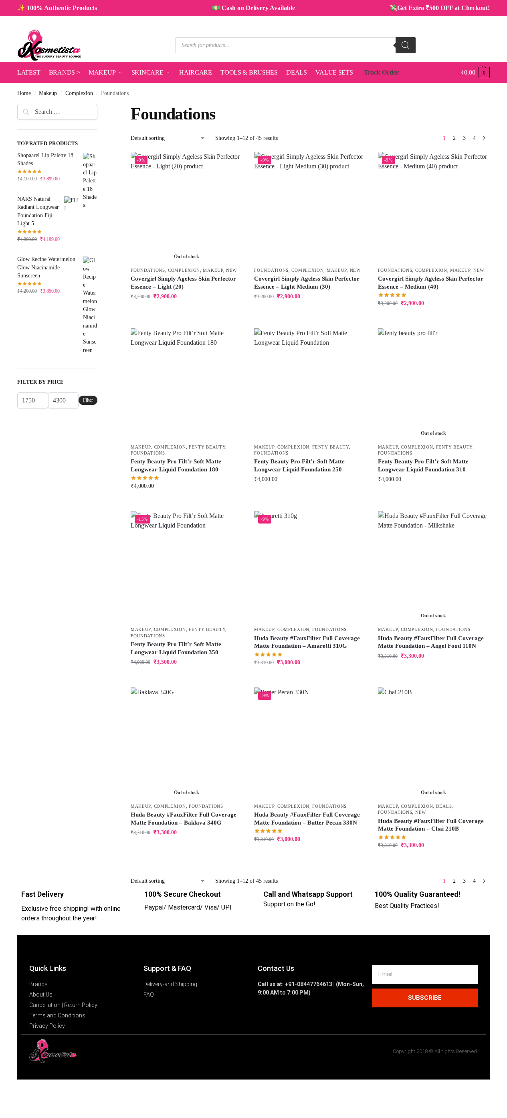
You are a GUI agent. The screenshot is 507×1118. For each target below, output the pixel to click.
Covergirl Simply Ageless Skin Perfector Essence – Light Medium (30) (307, 282)
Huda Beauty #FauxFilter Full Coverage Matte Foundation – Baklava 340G (183, 818)
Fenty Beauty (207, 447)
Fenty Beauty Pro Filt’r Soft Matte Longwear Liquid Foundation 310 (423, 465)
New (231, 270)
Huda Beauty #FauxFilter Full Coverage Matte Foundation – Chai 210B (431, 825)
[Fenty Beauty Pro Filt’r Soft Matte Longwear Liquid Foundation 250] (310, 384)
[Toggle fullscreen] (8, 1086)
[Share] (15, 1086)
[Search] (406, 45)
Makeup (48, 93)
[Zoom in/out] (2, 1086)
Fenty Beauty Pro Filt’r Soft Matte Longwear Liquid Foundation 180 (176, 465)
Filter (88, 400)
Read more (186, 313)
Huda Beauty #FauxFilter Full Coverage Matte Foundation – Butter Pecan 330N (307, 818)
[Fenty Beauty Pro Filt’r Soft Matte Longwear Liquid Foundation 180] (186, 384)
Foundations (148, 270)
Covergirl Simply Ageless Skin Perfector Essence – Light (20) (183, 282)
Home (24, 93)
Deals (444, 806)
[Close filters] (99, 109)
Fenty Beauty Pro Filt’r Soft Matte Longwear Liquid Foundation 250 (299, 465)
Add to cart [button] (310, 313)
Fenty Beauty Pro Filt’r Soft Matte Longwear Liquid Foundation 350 (176, 648)
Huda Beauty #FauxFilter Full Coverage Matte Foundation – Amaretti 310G (307, 642)
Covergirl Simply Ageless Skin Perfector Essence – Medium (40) (430, 282)
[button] (475, 72)
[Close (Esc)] (21, 1086)
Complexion (79, 93)
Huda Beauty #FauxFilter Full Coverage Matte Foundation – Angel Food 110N (431, 642)
